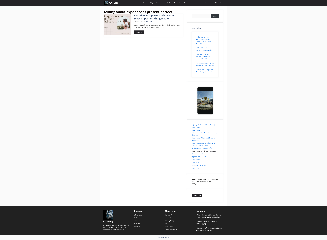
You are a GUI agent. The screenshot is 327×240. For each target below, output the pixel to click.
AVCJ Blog (113, 2)
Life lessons (159, 3)
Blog (151, 3)
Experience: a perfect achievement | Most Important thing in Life (156, 17)
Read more (139, 32)
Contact (198, 3)
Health (168, 3)
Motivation (137, 218)
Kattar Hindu (196, 130)
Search (215, 16)
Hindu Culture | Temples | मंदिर (202, 148)
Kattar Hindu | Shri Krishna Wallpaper (204, 151)
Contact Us (195, 163)
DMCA (167, 224)
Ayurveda (137, 224)
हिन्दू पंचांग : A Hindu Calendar (201, 157)
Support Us (208, 3)
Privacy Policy (196, 168)
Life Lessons (138, 215)
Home (145, 3)
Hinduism (187, 3)
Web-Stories (169, 227)
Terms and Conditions (199, 165)
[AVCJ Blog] (106, 3)
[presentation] (199, 113)
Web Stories (177, 3)
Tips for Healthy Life (198, 154)
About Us (168, 218)
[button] (216, 3)
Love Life (137, 221)
